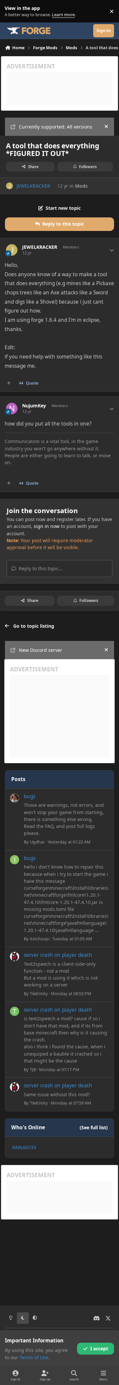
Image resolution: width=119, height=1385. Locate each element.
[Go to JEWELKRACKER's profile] (9, 185)
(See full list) (94, 1127)
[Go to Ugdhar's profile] (14, 798)
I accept (99, 1348)
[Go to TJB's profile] (14, 1011)
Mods (81, 186)
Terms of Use (34, 1357)
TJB (33, 1069)
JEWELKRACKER (33, 186)
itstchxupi (39, 939)
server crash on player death (58, 955)
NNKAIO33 (24, 1147)
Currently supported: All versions (55, 127)
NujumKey (34, 406)
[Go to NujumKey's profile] (12, 408)
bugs (29, 796)
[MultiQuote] (9, 383)
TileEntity (39, 993)
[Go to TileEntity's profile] (14, 956)
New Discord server (40, 650)
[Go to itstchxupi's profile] (14, 859)
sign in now (47, 526)
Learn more (12, 11)
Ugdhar (37, 842)
